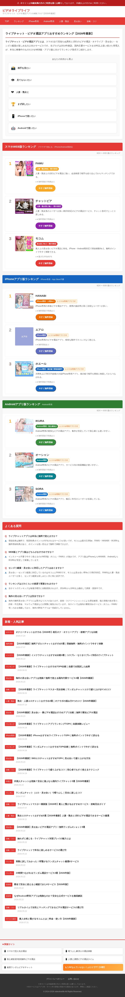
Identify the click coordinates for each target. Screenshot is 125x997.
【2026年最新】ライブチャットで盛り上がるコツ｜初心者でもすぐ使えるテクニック (58, 769)
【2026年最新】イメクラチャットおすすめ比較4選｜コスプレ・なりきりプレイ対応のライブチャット (65, 655)
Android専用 (49, 21)
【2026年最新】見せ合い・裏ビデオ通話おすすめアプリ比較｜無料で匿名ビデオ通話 (57, 712)
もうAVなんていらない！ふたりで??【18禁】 (85, 967)
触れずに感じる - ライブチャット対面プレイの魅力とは (44, 838)
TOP (7, 21)
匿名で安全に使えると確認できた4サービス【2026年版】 (41, 884)
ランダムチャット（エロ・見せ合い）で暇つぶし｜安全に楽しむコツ (49, 792)
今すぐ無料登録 (45, 188)
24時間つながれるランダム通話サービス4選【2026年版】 (43, 873)
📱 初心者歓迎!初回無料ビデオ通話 (19, 959)
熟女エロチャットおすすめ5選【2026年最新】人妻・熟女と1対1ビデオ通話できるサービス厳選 (63, 815)
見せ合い (78, 21)
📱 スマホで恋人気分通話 (15, 951)
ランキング (19, 21)
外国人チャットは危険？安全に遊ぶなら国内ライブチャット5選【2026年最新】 (52, 781)
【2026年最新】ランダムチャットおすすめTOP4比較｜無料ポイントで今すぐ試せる (58, 747)
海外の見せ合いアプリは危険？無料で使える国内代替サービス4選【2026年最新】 (55, 678)
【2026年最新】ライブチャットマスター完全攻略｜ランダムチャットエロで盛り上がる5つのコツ (64, 689)
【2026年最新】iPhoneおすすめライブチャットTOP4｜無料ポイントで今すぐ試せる (58, 735)
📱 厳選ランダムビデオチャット (18, 967)
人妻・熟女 (64, 21)
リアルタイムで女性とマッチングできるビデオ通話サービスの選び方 (51, 907)
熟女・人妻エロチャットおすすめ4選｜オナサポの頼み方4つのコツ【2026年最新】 (57, 701)
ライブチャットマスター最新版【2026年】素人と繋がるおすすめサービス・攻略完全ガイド (62, 804)
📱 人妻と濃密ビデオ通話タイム (79, 959)
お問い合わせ (73, 979)
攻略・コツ (92, 21)
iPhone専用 (34, 21)
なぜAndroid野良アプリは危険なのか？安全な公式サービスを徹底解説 (48, 896)
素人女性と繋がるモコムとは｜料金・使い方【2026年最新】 (48, 919)
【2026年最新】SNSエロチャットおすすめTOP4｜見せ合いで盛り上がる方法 (53, 758)
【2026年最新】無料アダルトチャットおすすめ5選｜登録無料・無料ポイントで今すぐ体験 (59, 643)
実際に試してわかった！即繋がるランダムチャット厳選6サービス (47, 861)
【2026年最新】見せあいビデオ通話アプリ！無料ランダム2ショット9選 (50, 827)
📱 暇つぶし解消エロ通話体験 (78, 951)
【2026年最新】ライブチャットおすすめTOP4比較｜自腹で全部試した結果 (54, 666)
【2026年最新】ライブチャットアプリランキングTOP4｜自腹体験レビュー (54, 724)
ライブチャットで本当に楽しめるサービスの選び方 (42, 850)
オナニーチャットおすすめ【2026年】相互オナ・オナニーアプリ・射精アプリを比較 (57, 632)
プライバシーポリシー (55, 979)
